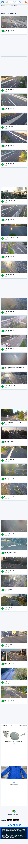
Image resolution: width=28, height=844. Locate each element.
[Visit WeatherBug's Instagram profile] (17, 825)
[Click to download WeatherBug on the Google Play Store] (16, 820)
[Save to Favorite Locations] (6, 2)
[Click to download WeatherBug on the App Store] (9, 820)
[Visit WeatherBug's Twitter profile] (8, 825)
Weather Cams (5, 6)
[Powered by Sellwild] (25, 725)
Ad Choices (11, 837)
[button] (26, 829)
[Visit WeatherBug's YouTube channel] (11, 825)
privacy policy (5, 835)
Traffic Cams (13, 6)
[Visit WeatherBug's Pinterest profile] (20, 825)
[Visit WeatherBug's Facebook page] (14, 825)
